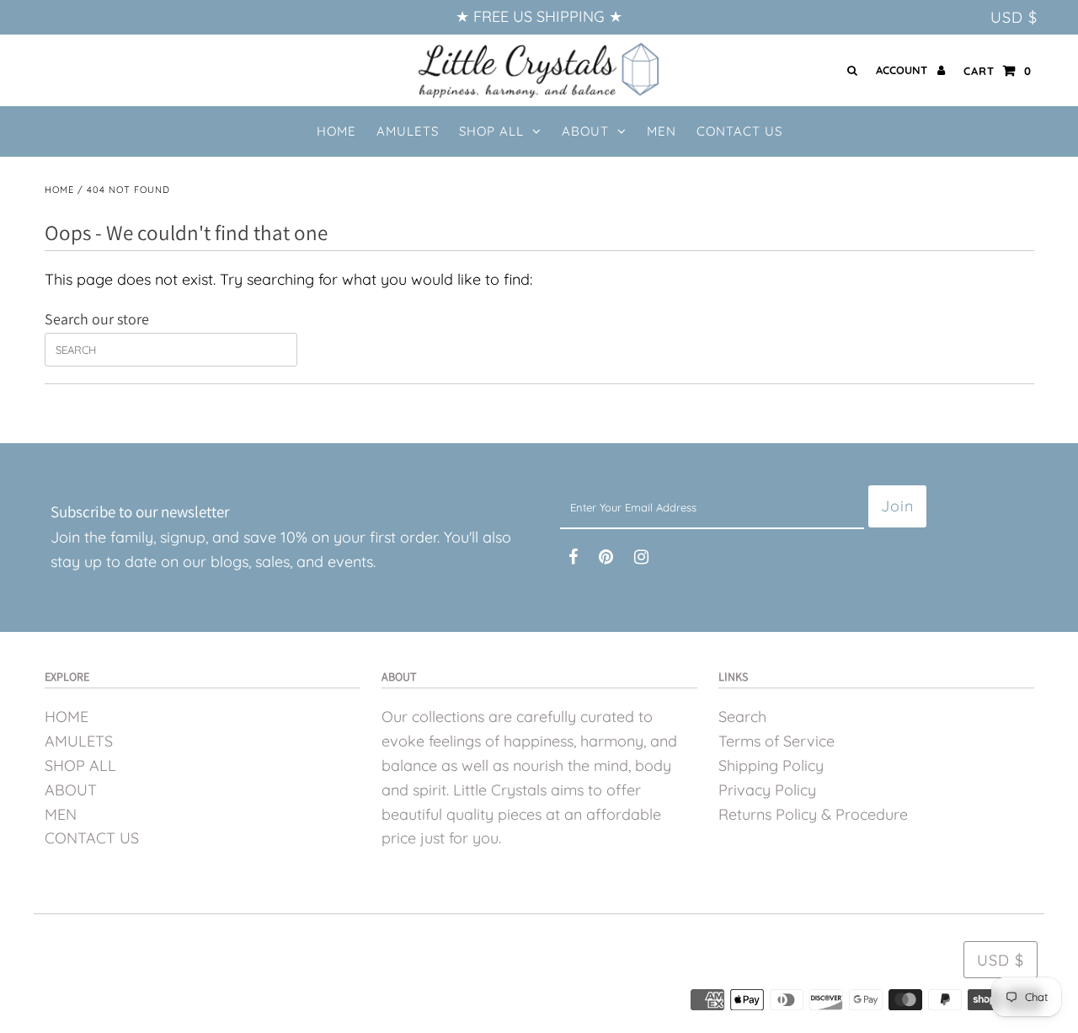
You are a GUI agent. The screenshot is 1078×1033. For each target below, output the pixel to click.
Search (742, 716)
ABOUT (585, 131)
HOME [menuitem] (336, 131)
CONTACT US (92, 838)
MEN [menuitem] (661, 131)
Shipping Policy (771, 765)
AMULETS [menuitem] (407, 131)
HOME (66, 716)
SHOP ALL (491, 131)
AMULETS (79, 741)
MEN (61, 814)
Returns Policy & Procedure (813, 814)
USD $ (1014, 17)
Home (59, 189)
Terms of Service (776, 741)
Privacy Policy (767, 790)
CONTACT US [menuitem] (739, 131)
